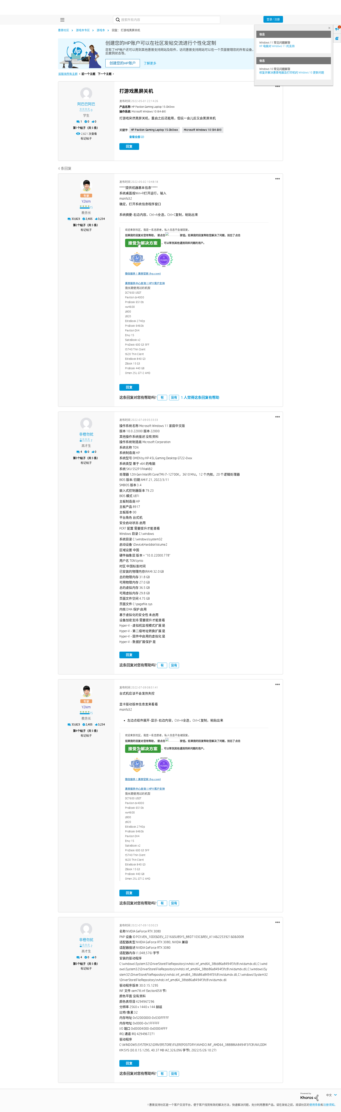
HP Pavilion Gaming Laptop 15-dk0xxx (154, 130)
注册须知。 (330, 1104)
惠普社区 (63, 30)
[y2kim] (86, 185)
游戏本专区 (83, 30)
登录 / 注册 (273, 19)
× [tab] (329, 28)
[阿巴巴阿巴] (86, 93)
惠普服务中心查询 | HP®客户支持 (145, 283)
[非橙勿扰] (86, 423)
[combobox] (166, 20)
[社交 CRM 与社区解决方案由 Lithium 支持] (309, 1096)
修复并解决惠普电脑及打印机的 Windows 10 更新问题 (291, 72)
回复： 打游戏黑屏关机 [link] (126, 30)
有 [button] (162, 397)
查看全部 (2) (136, 137)
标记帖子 (86, 138)
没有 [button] (174, 397)
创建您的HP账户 (123, 63)
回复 (129, 146)
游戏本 (101, 30)
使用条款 (314, 1104)
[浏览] (61, 20)
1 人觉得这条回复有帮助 (200, 397)
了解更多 (150, 63)
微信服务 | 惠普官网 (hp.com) (143, 273)
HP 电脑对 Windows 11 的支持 (277, 46)
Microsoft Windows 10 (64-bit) (203, 130)
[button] (277, 86)
